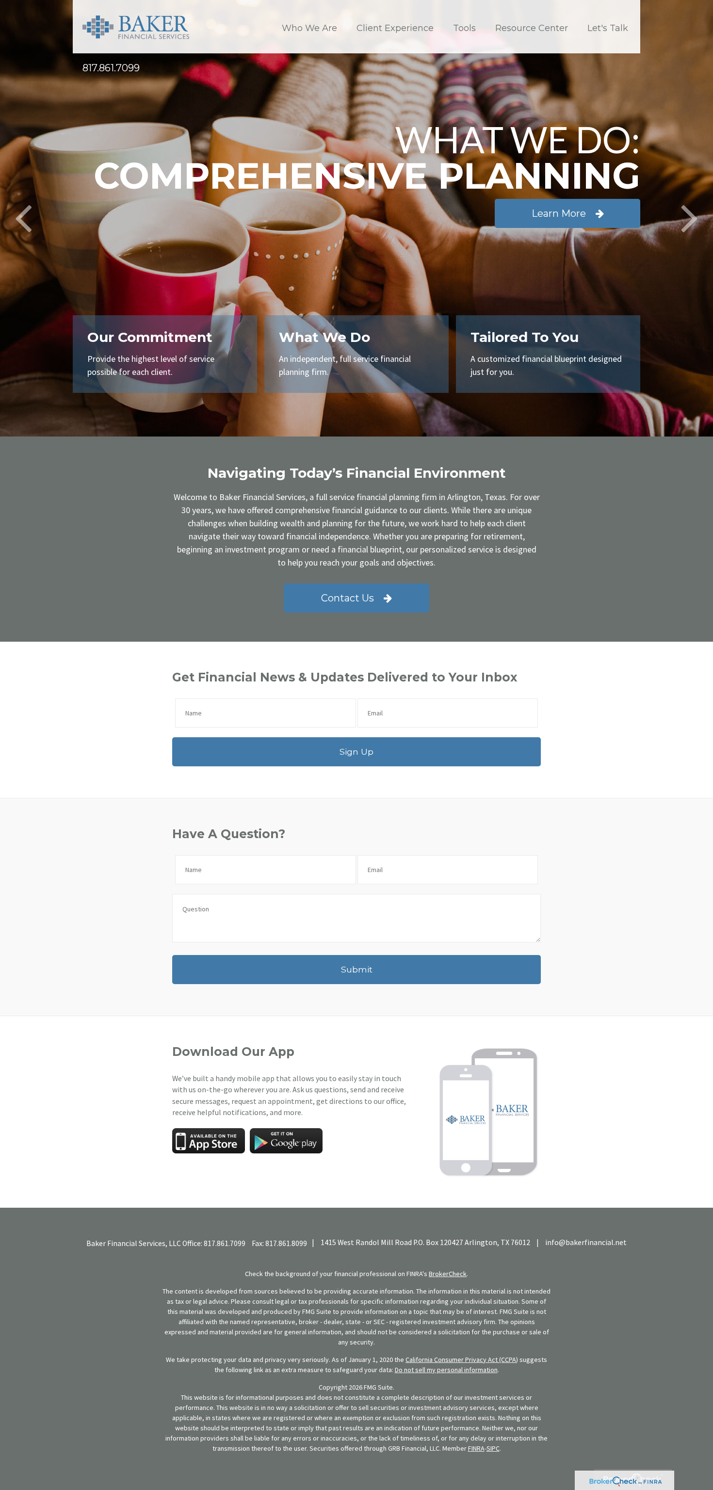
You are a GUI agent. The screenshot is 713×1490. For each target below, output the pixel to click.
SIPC (493, 1448)
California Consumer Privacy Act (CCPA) (461, 1359)
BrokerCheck (448, 1273)
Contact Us (347, 598)
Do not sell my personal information (446, 1369)
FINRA (476, 1448)
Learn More (559, 213)
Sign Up (356, 751)
